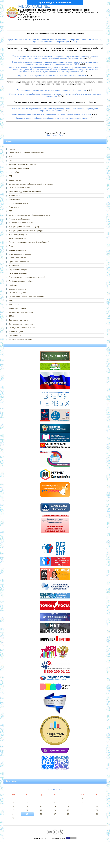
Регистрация (52, 135)
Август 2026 (55, 789)
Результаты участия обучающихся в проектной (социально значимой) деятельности (52, 76)
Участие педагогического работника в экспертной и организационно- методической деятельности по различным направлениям (55, 95)
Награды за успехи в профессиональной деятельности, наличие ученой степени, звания (52, 118)
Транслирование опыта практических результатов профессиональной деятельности (51, 90)
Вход (61, 135)
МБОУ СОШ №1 (34, 6)
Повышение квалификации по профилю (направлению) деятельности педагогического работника (51, 114)
